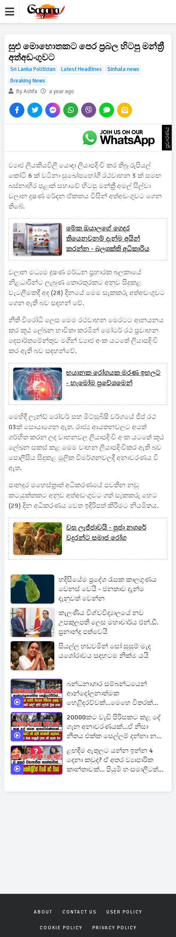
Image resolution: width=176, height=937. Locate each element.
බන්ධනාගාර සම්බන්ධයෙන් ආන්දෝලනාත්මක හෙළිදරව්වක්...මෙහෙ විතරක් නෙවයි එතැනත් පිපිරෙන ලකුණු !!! (113, 693)
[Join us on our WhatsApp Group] (118, 137)
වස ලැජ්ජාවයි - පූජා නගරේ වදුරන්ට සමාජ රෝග (106, 532)
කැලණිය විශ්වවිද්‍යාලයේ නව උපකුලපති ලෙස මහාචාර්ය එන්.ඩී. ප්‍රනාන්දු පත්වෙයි (108, 622)
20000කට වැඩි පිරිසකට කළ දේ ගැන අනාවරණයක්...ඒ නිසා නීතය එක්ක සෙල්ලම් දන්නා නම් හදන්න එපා (114, 727)
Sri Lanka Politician (33, 69)
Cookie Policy (61, 928)
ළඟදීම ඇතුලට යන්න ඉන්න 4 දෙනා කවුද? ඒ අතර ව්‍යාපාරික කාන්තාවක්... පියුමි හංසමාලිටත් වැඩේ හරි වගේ (112, 760)
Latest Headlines (81, 69)
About (43, 912)
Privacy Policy (114, 928)
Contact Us (79, 912)
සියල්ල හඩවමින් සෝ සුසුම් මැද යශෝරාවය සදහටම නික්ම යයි (105, 651)
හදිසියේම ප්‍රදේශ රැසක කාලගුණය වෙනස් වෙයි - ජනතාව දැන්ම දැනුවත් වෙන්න (108, 589)
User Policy (124, 912)
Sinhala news (123, 69)
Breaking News (27, 80)
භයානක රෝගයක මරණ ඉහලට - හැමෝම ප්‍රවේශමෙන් (113, 377)
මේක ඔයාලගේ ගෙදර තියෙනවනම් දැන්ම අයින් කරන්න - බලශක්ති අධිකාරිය (108, 238)
